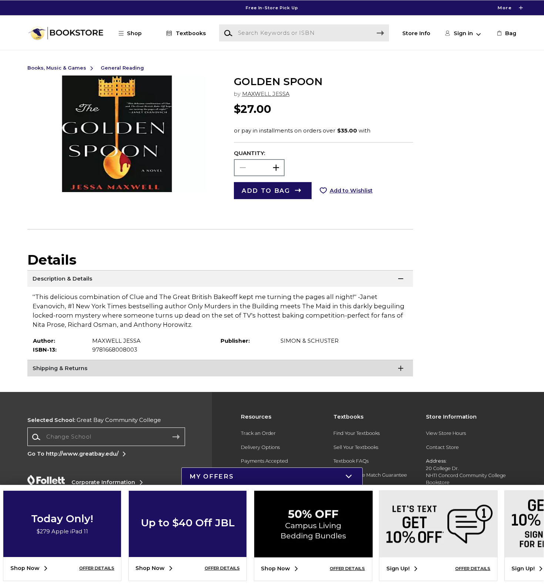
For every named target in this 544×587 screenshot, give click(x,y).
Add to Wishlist (351, 190)
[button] (272, 7)
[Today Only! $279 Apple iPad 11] (62, 551)
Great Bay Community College (94, 420)
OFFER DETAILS (96, 568)
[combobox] (106, 436)
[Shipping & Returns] (220, 369)
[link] (506, 33)
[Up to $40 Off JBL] (187, 551)
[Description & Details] (220, 279)
